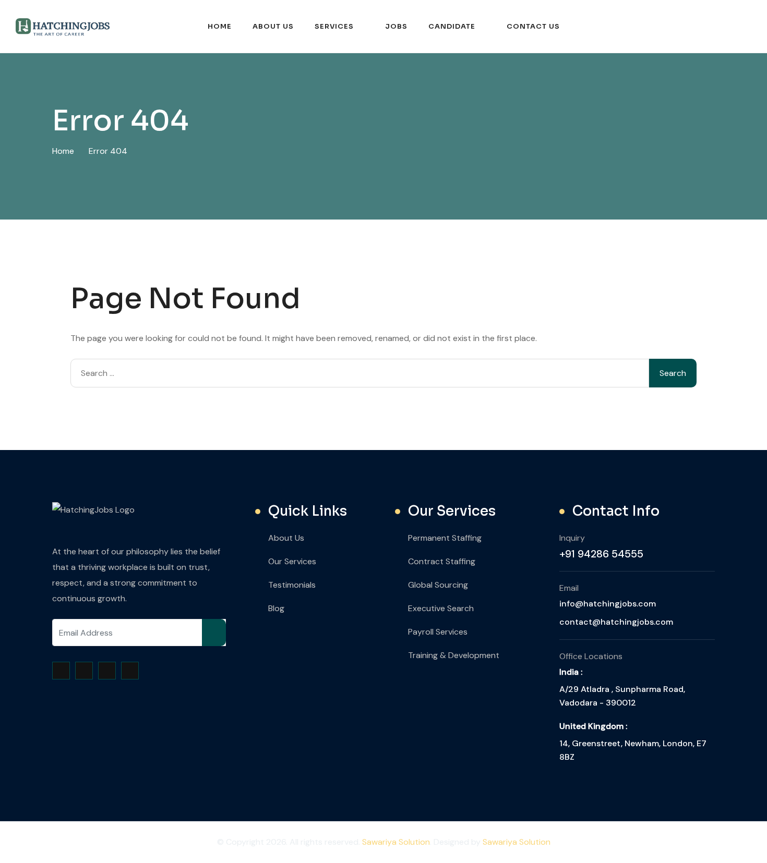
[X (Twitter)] (84, 670)
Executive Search (441, 608)
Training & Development (453, 655)
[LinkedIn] (130, 670)
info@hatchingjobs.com (607, 603)
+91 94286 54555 (601, 554)
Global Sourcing (438, 584)
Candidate (451, 26)
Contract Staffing (441, 561)
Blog (276, 608)
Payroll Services (438, 631)
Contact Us (533, 26)
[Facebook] (61, 670)
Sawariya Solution (396, 841)
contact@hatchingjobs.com (616, 621)
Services (334, 26)
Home (220, 26)
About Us (273, 26)
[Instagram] (107, 670)
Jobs (396, 26)
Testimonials (292, 584)
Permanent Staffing (445, 537)
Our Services (292, 561)
